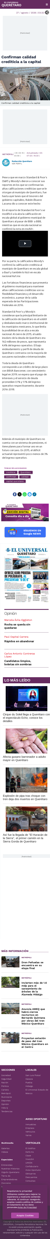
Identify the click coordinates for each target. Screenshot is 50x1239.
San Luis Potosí (33, 1075)
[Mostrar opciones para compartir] (47, 12)
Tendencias (6, 1111)
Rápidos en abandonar (19, 641)
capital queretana (15, 481)
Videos (4, 1152)
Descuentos (31, 1177)
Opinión (10, 613)
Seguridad (6, 1079)
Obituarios (31, 1173)
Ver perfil (17, 164)
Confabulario (32, 1166)
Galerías (5, 1148)
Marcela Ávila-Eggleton (18, 619)
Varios (29, 1135)
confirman (11, 477)
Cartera (5, 1090)
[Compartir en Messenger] (30, 494)
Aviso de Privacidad (27, 1207)
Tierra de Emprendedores (9, 1178)
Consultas (30, 1181)
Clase (28, 1155)
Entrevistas (6, 1165)
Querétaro (26, 472)
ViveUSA (30, 1159)
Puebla (29, 1082)
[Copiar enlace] (34, 494)
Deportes (6, 1100)
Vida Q (4, 1108)
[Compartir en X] (20, 494)
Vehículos (30, 1132)
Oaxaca (29, 1079)
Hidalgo (29, 1086)
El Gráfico (30, 1148)
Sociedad (6, 1075)
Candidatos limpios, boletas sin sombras (17, 662)
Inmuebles (31, 1124)
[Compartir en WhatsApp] (24, 494)
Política (5, 1086)
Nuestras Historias (10, 1168)
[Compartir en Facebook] (15, 494)
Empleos (30, 1128)
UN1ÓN (29, 1163)
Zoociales (6, 1183)
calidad (24, 477)
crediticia (10, 472)
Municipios (6, 1097)
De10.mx (30, 1152)
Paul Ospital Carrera (16, 636)
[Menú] (47, 4)
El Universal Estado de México (37, 1091)
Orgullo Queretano (10, 1172)
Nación (4, 1082)
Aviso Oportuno (33, 1170)
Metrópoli (7, 154)
